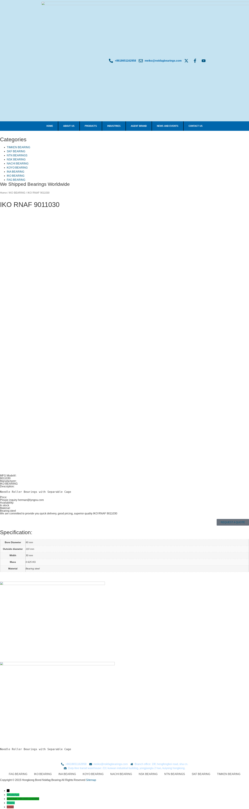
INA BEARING (15, 171)
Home (49, 126)
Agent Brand (139, 126)
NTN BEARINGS (17, 155)
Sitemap (91, 780)
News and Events (167, 126)
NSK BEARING (16, 159)
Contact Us (196, 126)
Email (10, 806)
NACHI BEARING (17, 163)
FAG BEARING (16, 179)
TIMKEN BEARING (18, 147)
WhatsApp (13, 794)
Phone (11, 802)
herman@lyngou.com (31, 499)
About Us (69, 126)
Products (91, 126)
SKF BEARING (16, 151)
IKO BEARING (15, 175)
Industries (114, 126)
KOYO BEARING (17, 167)
